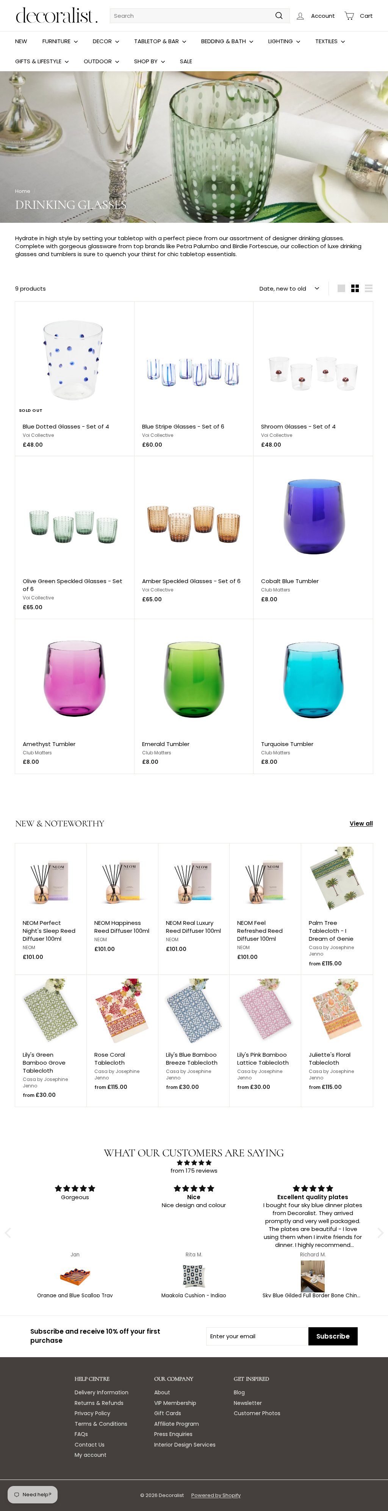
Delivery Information (101, 1392)
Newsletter (248, 1403)
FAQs (81, 1434)
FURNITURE (57, 41)
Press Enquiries (173, 1434)
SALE (186, 61)
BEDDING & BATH (224, 41)
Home (22, 191)
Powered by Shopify (216, 1495)
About (162, 1392)
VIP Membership (175, 1403)
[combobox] (200, 15)
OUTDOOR (98, 61)
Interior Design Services (185, 1444)
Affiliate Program (176, 1424)
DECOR (103, 41)
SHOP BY (146, 61)
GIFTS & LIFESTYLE (39, 61)
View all (361, 823)
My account (90, 1455)
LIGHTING (281, 41)
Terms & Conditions (101, 1424)
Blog (239, 1392)
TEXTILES (327, 41)
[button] (9, 1233)
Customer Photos (257, 1413)
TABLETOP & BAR (157, 41)
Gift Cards (167, 1413)
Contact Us (90, 1444)
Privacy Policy (92, 1413)
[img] (194, 1163)
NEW (21, 41)
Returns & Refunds (99, 1403)
